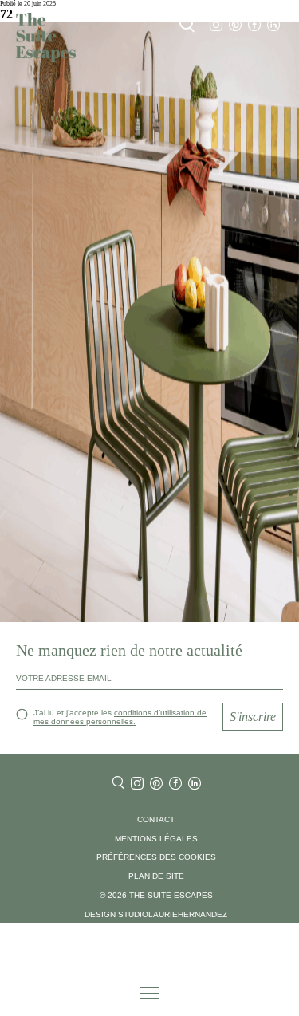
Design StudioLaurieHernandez (156, 914)
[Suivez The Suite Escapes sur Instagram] (216, 25)
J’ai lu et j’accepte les (120, 717)
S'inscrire (253, 716)
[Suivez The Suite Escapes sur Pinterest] (235, 25)
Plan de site (156, 876)
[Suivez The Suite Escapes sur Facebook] (254, 25)
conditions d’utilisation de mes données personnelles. (120, 717)
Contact (156, 819)
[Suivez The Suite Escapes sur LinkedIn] (273, 25)
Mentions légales (156, 838)
